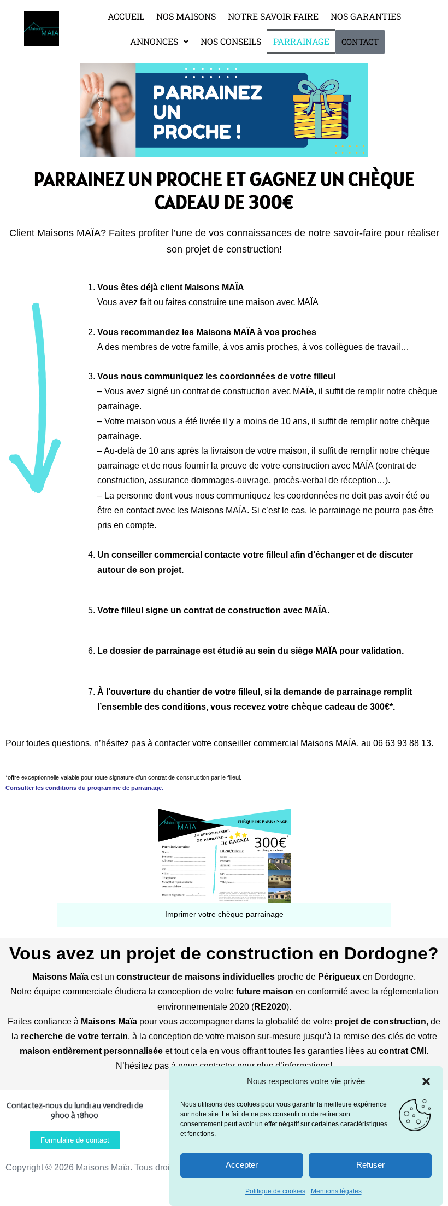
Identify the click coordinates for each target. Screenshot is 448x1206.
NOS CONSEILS (231, 41)
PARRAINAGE (301, 41)
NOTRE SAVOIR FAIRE (273, 16)
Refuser (370, 1164)
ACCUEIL (126, 16)
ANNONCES (154, 41)
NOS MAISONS (186, 16)
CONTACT (360, 41)
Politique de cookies (275, 1191)
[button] (426, 1081)
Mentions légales (336, 1191)
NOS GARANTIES (366, 16)
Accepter (242, 1164)
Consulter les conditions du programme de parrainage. (84, 788)
